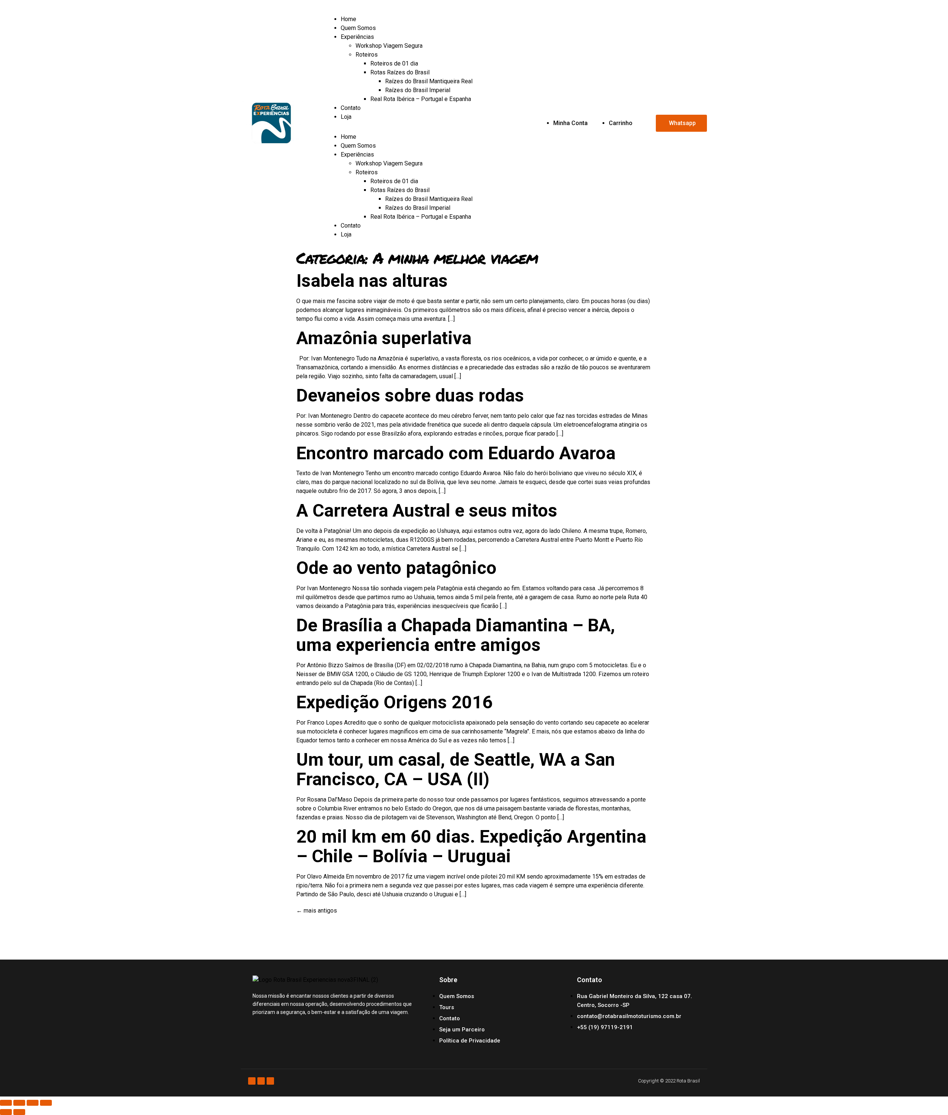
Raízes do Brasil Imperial (417, 90)
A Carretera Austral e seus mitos (426, 510)
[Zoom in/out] (46, 1103)
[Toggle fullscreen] (33, 1103)
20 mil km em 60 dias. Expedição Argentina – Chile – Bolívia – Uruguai (471, 846)
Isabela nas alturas (372, 280)
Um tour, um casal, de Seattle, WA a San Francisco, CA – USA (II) (455, 769)
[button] (436, 126)
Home (348, 19)
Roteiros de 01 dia (394, 63)
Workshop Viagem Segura (389, 45)
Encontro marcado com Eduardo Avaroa (455, 453)
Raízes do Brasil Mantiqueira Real (429, 81)
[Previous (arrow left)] (6, 1112)
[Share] (19, 1103)
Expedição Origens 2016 (394, 702)
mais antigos (316, 910)
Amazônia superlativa (383, 338)
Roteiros (367, 54)
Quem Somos (358, 27)
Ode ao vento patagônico (396, 567)
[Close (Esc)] (6, 1103)
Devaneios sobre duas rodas (410, 395)
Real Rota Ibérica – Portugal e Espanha (420, 99)
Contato (351, 107)
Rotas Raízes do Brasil (400, 72)
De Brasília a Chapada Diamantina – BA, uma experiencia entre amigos (455, 635)
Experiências (357, 36)
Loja (346, 116)
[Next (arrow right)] (19, 1112)
